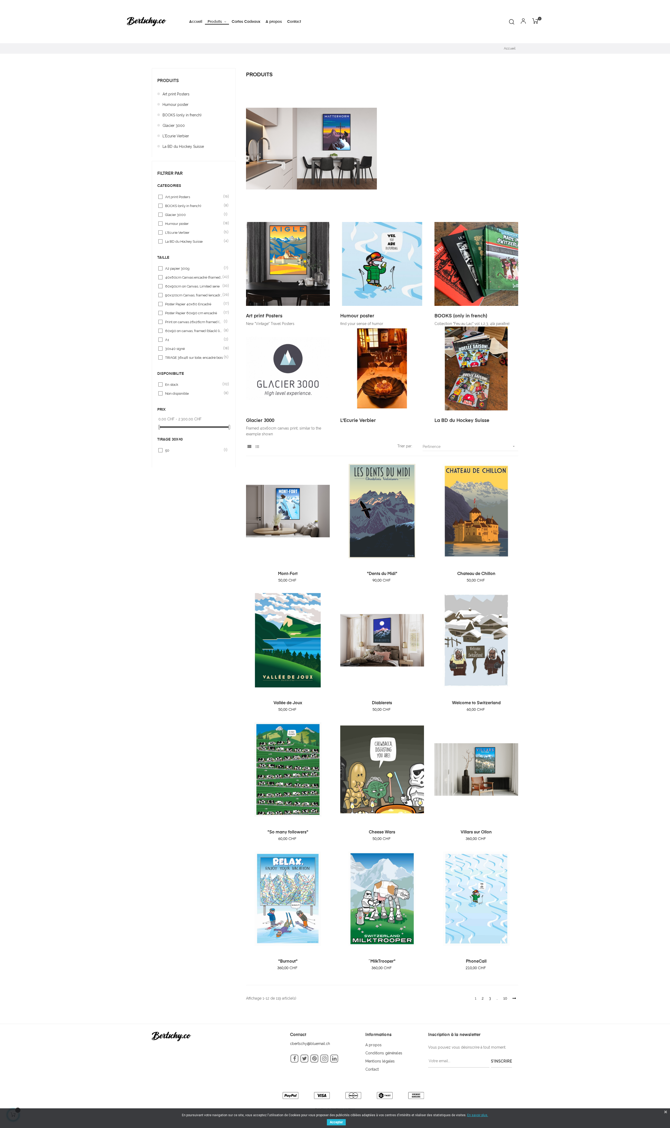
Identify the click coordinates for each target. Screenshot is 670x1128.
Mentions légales (380, 1061)
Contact (372, 1069)
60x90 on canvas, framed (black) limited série (194, 330)
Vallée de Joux (287, 703)
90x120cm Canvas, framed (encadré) (194, 295)
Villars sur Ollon (476, 832)
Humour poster (175, 104)
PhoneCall (476, 961)
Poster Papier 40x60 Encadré (194, 304)
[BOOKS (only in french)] (476, 264)
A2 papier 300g (194, 268)
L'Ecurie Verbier (176, 136)
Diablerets (382, 703)
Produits (168, 81)
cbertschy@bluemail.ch (310, 1044)
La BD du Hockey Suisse (183, 146)
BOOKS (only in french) (182, 115)
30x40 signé (194, 348)
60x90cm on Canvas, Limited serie (194, 286)
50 (194, 450)
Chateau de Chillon (476, 574)
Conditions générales (383, 1053)
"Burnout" (288, 961)
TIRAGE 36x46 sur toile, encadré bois (194, 357)
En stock (194, 384)
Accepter (336, 1122)
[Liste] (257, 446)
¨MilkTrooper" (381, 961)
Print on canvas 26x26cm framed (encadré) (194, 321)
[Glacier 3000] (288, 368)
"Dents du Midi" (382, 574)
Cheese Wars (382, 832)
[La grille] (249, 446)
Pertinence (469, 446)
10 (505, 998)
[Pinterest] (314, 1058)
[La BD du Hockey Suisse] (476, 368)
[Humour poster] (382, 264)
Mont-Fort (288, 574)
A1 (194, 339)
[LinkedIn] (334, 1058)
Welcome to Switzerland (476, 703)
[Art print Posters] (288, 264)
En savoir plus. (477, 1115)
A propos (373, 1045)
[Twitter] (304, 1058)
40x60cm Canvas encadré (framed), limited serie (194, 277)
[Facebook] (294, 1058)
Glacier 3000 (174, 125)
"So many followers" (287, 832)
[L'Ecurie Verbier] (382, 368)
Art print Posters (176, 94)
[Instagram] (324, 1058)
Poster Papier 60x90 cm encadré (194, 313)
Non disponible (194, 393)
